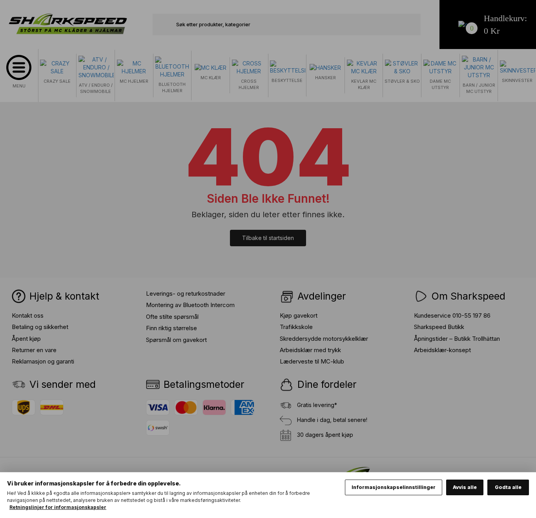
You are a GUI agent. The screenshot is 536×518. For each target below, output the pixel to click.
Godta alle (508, 487)
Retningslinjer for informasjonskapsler (57, 507)
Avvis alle (465, 487)
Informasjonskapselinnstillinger (394, 487)
